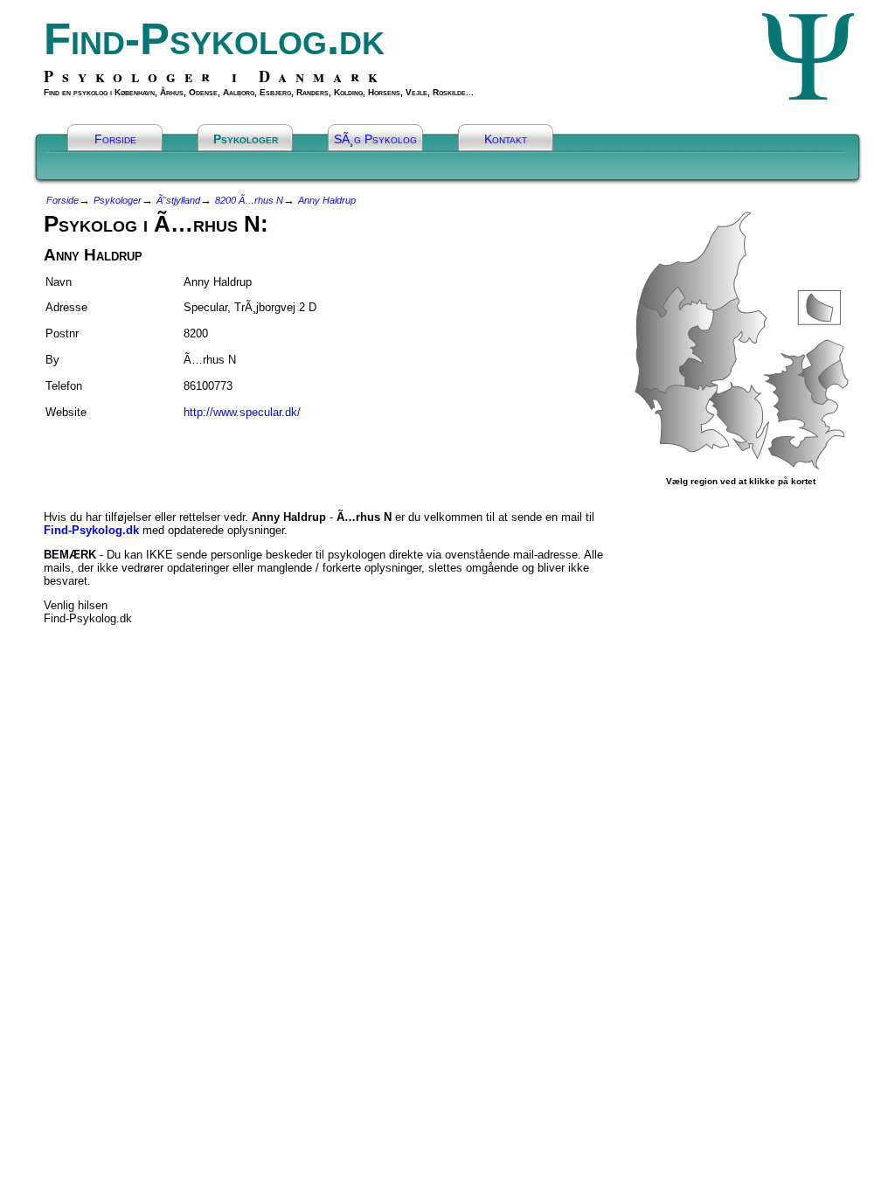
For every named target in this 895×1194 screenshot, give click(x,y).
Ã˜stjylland (178, 200)
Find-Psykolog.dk (214, 39)
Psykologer (245, 139)
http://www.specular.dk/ (242, 412)
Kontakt (505, 139)
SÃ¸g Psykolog (375, 139)
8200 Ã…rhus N (249, 200)
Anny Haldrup (327, 200)
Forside (115, 139)
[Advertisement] (146, 457)
